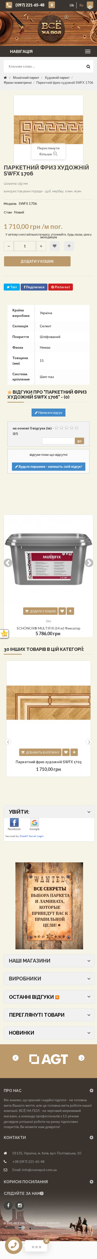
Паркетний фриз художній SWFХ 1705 (49, 762)
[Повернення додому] (5, 77)
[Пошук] (88, 67)
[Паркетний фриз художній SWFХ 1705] (48, 703)
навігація (21, 51)
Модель (10, 204)
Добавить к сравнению (74, 752)
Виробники (25, 979)
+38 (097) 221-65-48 (28, 1161)
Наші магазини (29, 961)
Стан (8, 212)
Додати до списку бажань (55, 246)
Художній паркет (57, 78)
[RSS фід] (57, 997)
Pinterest (62, 287)
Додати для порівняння (69, 246)
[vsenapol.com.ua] (52, 28)
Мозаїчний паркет (26, 78)
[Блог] (49, 905)
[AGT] (48, 1059)
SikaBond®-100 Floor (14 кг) (48, 628)
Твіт (13, 287)
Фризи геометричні (18, 82)
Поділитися (35, 287)
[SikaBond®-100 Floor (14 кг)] (48, 559)
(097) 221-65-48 (29, 4)
